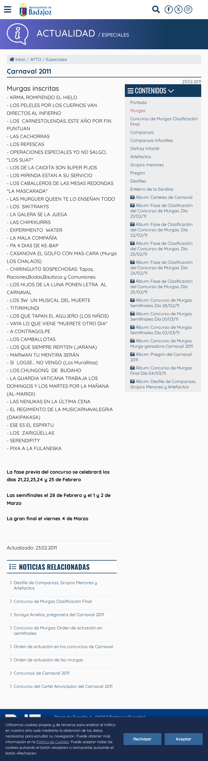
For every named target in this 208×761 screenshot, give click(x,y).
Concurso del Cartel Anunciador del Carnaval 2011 (63, 686)
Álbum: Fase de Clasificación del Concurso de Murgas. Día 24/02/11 (161, 267)
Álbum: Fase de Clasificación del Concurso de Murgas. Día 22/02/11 (161, 230)
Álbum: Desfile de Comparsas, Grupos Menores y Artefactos (163, 384)
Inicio (19, 59)
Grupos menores (147, 164)
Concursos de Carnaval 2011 (41, 673)
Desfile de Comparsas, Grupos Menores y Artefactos (55, 585)
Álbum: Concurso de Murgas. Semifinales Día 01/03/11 (161, 316)
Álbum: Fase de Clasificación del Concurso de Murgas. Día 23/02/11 (161, 248)
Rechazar (142, 739)
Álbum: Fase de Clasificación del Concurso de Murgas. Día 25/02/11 (161, 286)
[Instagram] (188, 9)
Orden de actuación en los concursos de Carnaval (63, 646)
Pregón (137, 172)
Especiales (56, 59)
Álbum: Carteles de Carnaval (164, 197)
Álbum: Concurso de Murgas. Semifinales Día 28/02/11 (161, 302)
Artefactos (140, 156)
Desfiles (138, 181)
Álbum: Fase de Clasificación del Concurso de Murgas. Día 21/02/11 (161, 211)
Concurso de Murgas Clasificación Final (53, 601)
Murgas (137, 110)
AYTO (35, 59)
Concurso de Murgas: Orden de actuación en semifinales (58, 630)
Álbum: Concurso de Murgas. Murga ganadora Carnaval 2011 (161, 343)
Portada (138, 102)
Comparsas (142, 132)
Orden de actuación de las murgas (48, 659)
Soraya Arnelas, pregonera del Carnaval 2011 (59, 614)
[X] (178, 9)
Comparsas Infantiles (151, 140)
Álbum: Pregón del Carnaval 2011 (161, 357)
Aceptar (183, 739)
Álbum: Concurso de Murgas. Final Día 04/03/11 (161, 370)
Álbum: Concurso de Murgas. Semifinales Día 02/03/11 (161, 329)
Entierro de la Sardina (151, 189)
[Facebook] (169, 9)
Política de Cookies (53, 741)
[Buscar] (156, 9)
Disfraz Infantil (144, 148)
